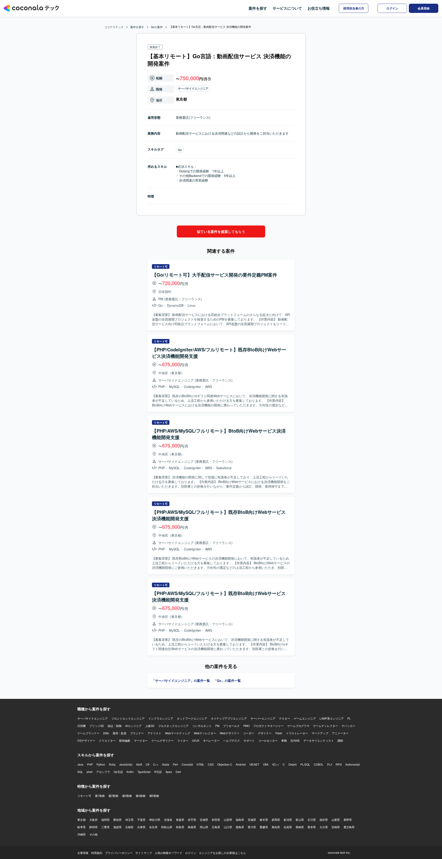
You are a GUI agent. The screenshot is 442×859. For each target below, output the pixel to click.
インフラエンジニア (160, 718)
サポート (249, 740)
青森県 (180, 819)
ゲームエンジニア (305, 718)
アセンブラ (103, 772)
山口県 (228, 827)
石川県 (312, 819)
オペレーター (211, 740)
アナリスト (154, 733)
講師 (340, 740)
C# (147, 764)
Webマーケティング (177, 733)
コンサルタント (202, 726)
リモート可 (84, 796)
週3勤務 (127, 796)
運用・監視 (119, 733)
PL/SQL (305, 764)
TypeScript (144, 772)
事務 (284, 740)
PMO (246, 726)
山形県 (228, 819)
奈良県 (153, 827)
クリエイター (107, 740)
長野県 (347, 819)
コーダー (248, 733)
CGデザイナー (86, 740)
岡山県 (204, 827)
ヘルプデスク (231, 740)
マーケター (141, 740)
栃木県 (264, 819)
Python (100, 764)
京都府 (129, 827)
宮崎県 (336, 827)
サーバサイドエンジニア (193, 88)
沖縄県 (81, 834)
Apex (169, 772)
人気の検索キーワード (168, 853)
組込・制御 (115, 726)
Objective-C (224, 764)
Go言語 (118, 772)
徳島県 (240, 827)
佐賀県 (288, 827)
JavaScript (125, 764)
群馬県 (276, 819)
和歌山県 (166, 827)
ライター (182, 740)
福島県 (240, 819)
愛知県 (117, 819)
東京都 (81, 819)
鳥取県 (180, 827)
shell (90, 772)
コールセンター (268, 740)
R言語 (158, 772)
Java (80, 764)
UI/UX (195, 740)
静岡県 (93, 827)
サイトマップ (143, 853)
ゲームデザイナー (162, 740)
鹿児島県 (349, 827)
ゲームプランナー (88, 733)
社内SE (295, 740)
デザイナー (265, 733)
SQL (80, 772)
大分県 (324, 827)
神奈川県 (154, 819)
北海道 (168, 819)
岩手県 (192, 819)
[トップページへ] (31, 8)
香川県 (252, 827)
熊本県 (312, 827)
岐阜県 (81, 827)
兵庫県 (141, 827)
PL (349, 718)
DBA (106, 733)
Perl (175, 764)
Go (180, 150)
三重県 (105, 827)
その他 (93, 834)
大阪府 (93, 819)
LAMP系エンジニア (332, 718)
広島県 (216, 827)
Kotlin (130, 772)
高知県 (276, 827)
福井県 (324, 819)
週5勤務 (154, 796)
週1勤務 (100, 796)
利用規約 (96, 853)
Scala (165, 764)
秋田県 (216, 819)
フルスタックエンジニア (173, 726)
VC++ (275, 764)
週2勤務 (113, 796)
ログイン (190, 853)
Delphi (292, 764)
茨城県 (252, 819)
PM (217, 726)
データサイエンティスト (318, 740)
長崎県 (300, 827)
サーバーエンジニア (262, 718)
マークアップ (320, 733)
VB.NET (254, 764)
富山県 (300, 819)
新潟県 (288, 819)
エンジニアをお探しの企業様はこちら (222, 853)
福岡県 (105, 819)
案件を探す (258, 8)
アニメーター (340, 733)
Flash (278, 733)
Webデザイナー (229, 733)
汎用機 (81, 726)
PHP (90, 764)
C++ (155, 764)
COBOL (318, 764)
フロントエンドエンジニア (128, 718)
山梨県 (336, 819)
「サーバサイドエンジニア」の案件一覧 (181, 680)
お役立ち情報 (319, 8)
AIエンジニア (133, 726)
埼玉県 (129, 819)
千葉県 (141, 819)
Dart (178, 772)
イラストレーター (297, 733)
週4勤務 (140, 796)
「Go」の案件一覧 (227, 680)
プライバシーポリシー (119, 853)
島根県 (192, 827)
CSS (211, 764)
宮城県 (204, 819)
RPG (339, 764)
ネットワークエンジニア (192, 718)
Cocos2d (187, 764)
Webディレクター (205, 733)
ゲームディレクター (325, 726)
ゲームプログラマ (298, 726)
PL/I (329, 764)
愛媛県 (264, 827)
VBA (265, 764)
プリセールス (231, 726)
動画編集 (124, 740)
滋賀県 (117, 827)
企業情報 (82, 853)
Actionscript (352, 764)
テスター (284, 718)
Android (241, 764)
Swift (139, 764)
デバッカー (348, 726)
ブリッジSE (96, 726)
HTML (200, 764)
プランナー (137, 733)
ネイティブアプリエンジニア (229, 718)
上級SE (149, 726)
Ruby (112, 764)
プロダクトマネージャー (268, 726)
